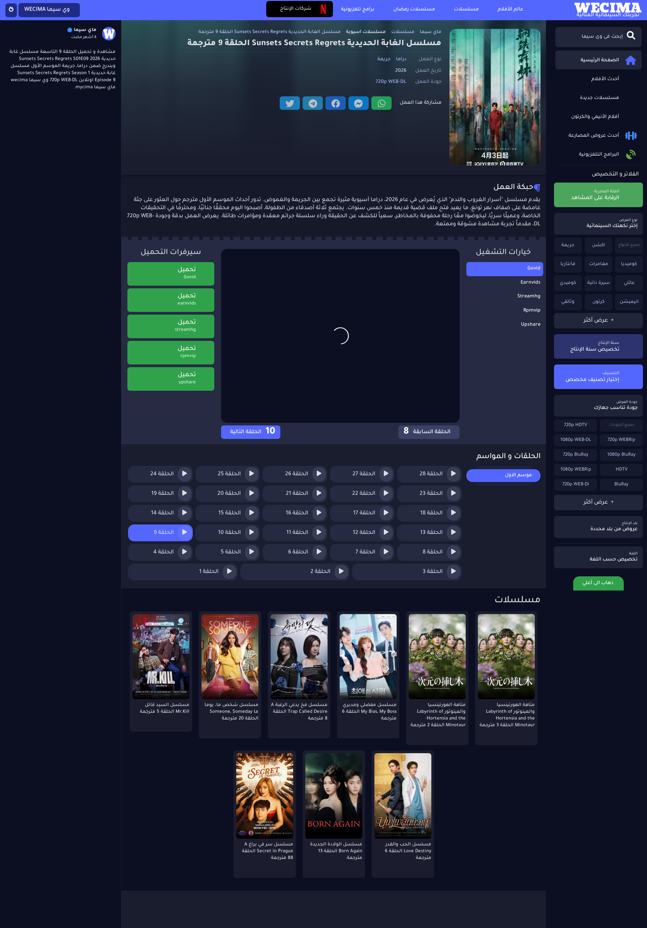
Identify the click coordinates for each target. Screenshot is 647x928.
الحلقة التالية (252, 432)
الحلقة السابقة (427, 432)
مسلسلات (466, 9)
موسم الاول (518, 475)
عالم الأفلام (510, 9)
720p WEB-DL (391, 82)
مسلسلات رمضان (414, 9)
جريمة (384, 59)
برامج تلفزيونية (357, 9)
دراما (401, 59)
